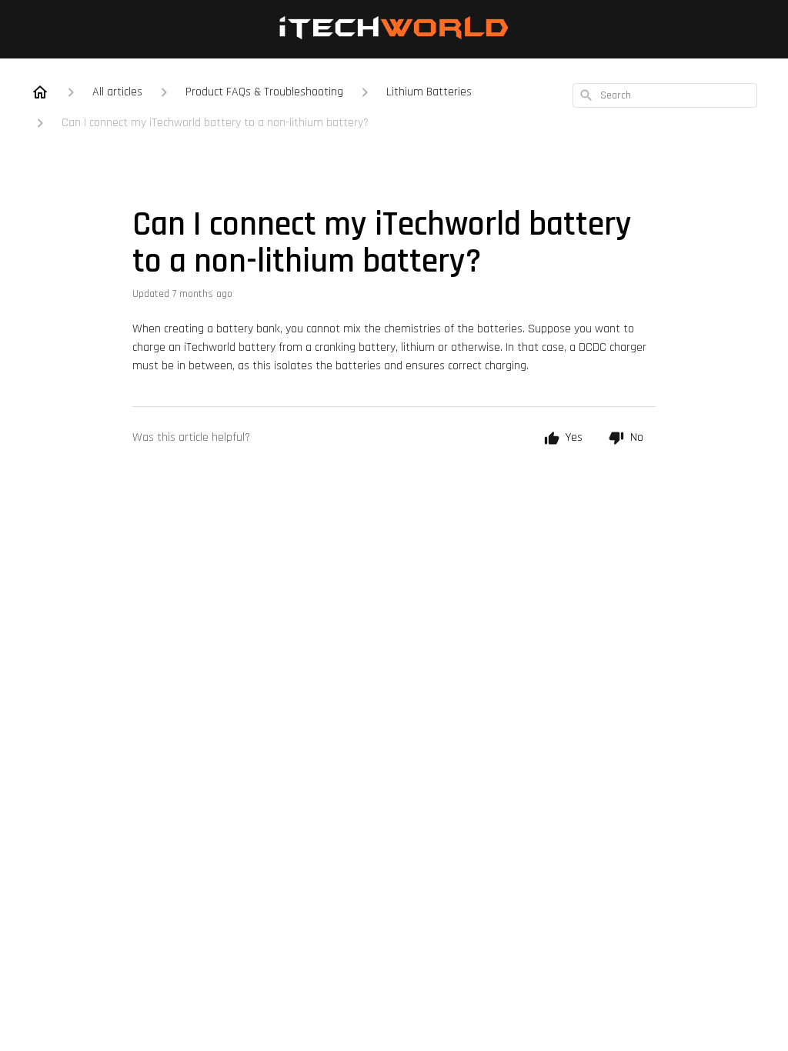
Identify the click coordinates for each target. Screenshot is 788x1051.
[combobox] (665, 95)
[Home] (40, 92)
